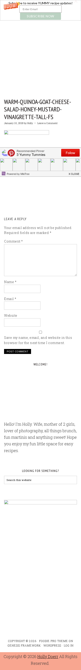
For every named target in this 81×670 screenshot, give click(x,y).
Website (10, 315)
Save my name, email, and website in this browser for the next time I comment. (38, 340)
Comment (13, 241)
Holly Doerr (47, 656)
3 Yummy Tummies (40, 43)
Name (10, 282)
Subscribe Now (40, 16)
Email (10, 299)
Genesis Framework (24, 645)
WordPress (52, 645)
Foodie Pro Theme (53, 641)
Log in (69, 645)
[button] (40, 10)
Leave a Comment (47, 123)
